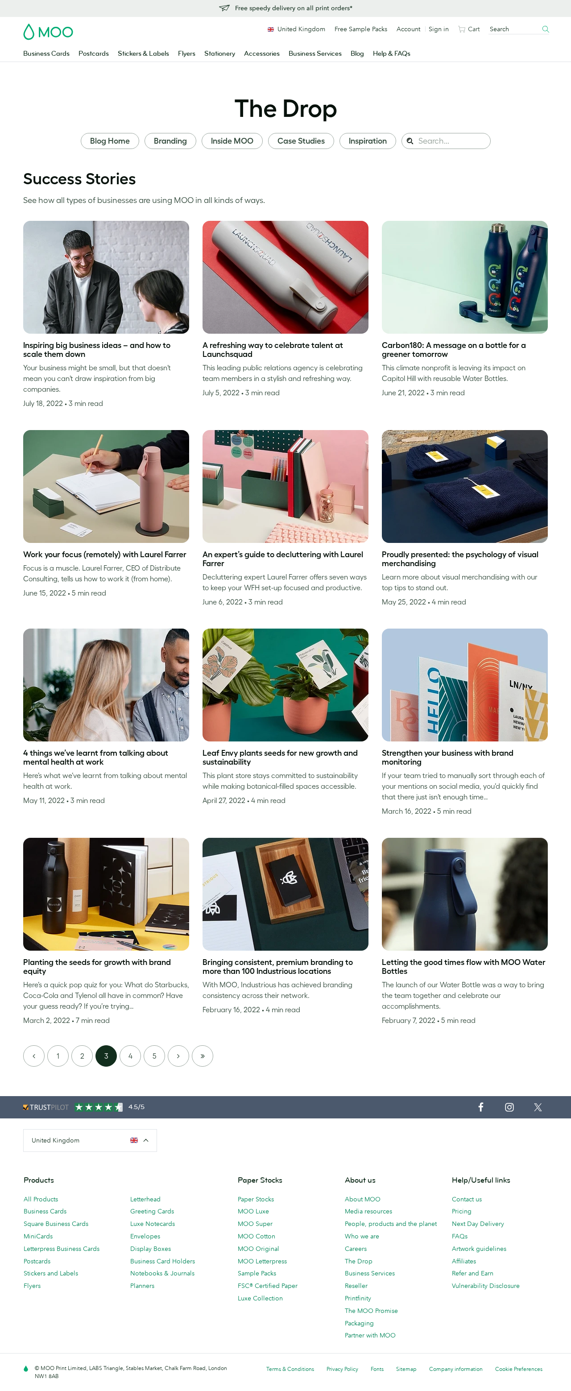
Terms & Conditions (290, 1369)
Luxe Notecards (152, 1224)
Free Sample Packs (361, 29)
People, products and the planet (391, 1224)
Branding (170, 141)
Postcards (94, 54)
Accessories (262, 54)
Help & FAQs (391, 54)
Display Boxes (150, 1249)
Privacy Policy (342, 1369)
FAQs (460, 1236)
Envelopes (145, 1236)
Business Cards (46, 54)
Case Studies (301, 141)
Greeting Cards (152, 1211)
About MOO (363, 1199)
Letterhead (145, 1199)
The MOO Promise (371, 1311)
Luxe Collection (260, 1298)
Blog (357, 54)
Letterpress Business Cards (61, 1249)
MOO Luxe (253, 1211)
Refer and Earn (472, 1273)
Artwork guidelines (479, 1249)
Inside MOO (232, 141)
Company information (456, 1369)
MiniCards (38, 1236)
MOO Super (255, 1224)
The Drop (285, 108)
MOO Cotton (256, 1236)
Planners (142, 1286)
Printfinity (358, 1298)
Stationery (219, 54)
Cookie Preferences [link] (518, 1369)
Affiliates (464, 1261)
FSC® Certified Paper (268, 1286)
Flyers (186, 54)
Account (408, 29)
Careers (356, 1249)
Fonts (377, 1369)
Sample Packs (257, 1273)
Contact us (467, 1199)
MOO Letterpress (262, 1261)
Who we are (362, 1236)
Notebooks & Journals (162, 1273)
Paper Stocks (256, 1199)
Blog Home (110, 141)
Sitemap (406, 1369)
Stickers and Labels (51, 1273)
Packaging (359, 1323)
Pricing (462, 1211)
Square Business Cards (56, 1224)
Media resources (368, 1211)
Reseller (356, 1286)
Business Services (315, 54)
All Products (41, 1199)
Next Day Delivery (478, 1224)
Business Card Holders (162, 1261)
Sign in (439, 29)
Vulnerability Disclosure (486, 1286)
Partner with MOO (370, 1335)
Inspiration (368, 141)
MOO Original (258, 1249)
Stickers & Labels (143, 54)
